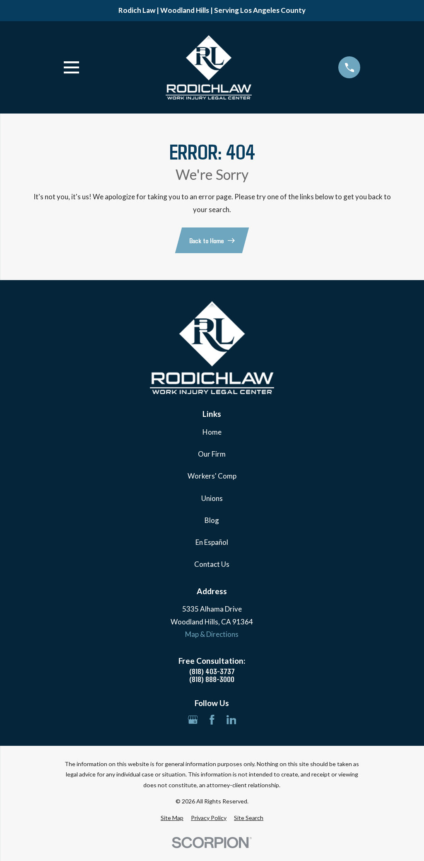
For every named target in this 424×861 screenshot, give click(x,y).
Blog (212, 520)
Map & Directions (211, 634)
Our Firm (212, 454)
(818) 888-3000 (211, 679)
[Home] (209, 67)
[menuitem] (172, 818)
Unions (212, 498)
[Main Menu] (71, 67)
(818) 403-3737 (212, 671)
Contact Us (211, 564)
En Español (211, 542)
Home (212, 432)
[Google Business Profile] (193, 720)
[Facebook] (212, 720)
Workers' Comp (212, 476)
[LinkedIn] (231, 720)
